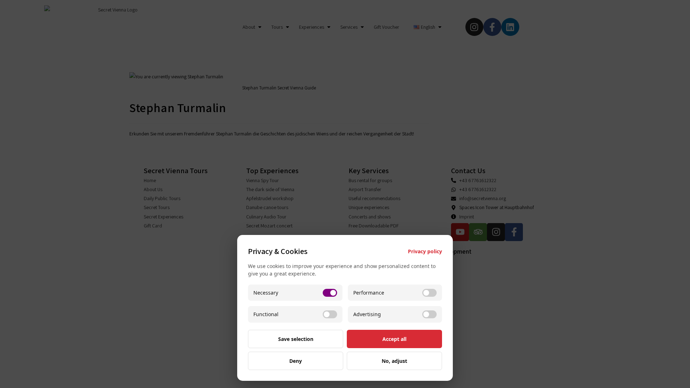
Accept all (394, 339)
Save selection (295, 339)
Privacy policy (425, 251)
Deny (295, 360)
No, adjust (394, 360)
